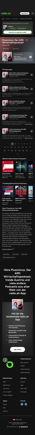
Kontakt (23, 382)
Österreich (18, 419)
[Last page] (17, 153)
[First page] (5, 144)
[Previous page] (8, 144)
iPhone (5, 404)
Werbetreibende (25, 369)
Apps (22, 385)
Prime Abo (24, 392)
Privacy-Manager (8, 395)
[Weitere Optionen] (32, 40)
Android (5, 411)
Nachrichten (6, 48)
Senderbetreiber (25, 372)
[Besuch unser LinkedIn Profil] (22, 404)
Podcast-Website (7, 249)
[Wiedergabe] (30, 57)
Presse (23, 366)
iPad (4, 407)
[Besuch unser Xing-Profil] (26, 404)
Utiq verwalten (7, 392)
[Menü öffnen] (33, 13)
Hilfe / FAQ (24, 388)
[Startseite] (3, 19)
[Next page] (30, 150)
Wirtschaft (24, 254)
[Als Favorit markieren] (26, 40)
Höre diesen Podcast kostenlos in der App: (16, 23)
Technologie (15, 48)
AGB (4, 382)
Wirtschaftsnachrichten (9, 257)
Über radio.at (24, 362)
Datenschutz (6, 385)
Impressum (6, 388)
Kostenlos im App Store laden (17, 32)
